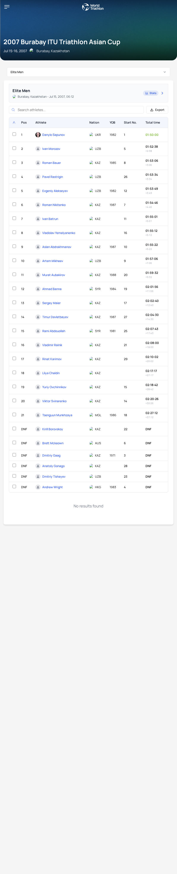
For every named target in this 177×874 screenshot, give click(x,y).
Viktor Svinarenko (54, 401)
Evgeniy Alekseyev (55, 191)
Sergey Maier (51, 303)
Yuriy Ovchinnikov (54, 387)
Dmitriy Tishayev (53, 476)
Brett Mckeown (52, 443)
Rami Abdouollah (53, 331)
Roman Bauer (51, 163)
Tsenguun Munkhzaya (57, 415)
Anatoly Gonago (53, 466)
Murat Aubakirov (53, 275)
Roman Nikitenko (54, 205)
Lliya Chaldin (51, 373)
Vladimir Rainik (52, 345)
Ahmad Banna (52, 289)
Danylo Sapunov (53, 135)
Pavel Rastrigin (52, 177)
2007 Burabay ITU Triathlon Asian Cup (61, 41)
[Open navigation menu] (7, 7)
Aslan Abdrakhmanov (56, 247)
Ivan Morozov (51, 149)
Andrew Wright (52, 487)
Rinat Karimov (52, 359)
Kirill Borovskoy (52, 429)
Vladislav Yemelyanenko (58, 233)
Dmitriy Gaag (51, 455)
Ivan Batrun (50, 219)
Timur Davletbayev (55, 317)
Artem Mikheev (52, 261)
